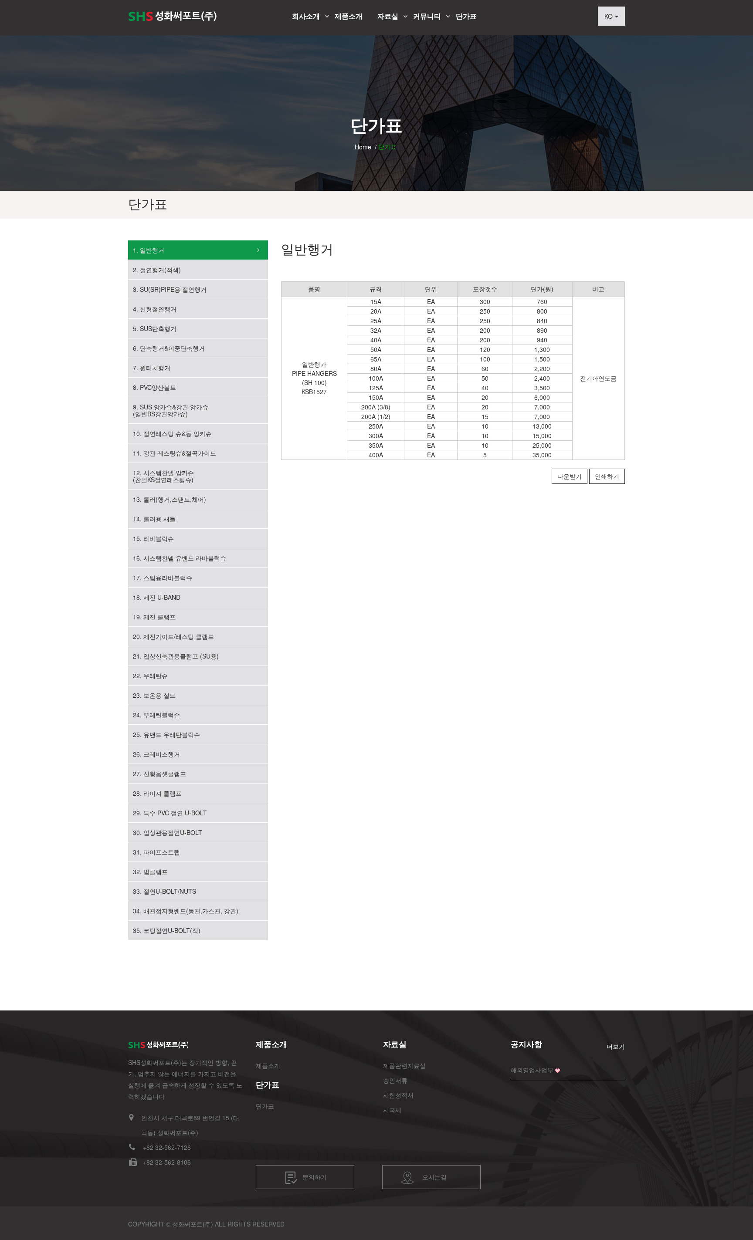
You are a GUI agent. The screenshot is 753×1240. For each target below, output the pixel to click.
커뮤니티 (427, 16)
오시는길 (434, 1176)
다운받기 (569, 476)
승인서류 (395, 1080)
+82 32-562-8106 (167, 1162)
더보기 (616, 1046)
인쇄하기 (607, 476)
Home (363, 146)
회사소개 (306, 16)
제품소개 (349, 16)
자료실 (387, 16)
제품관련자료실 (404, 1065)
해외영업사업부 (532, 1069)
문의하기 (314, 1176)
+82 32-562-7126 (167, 1147)
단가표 (466, 16)
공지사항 (526, 1044)
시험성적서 (398, 1095)
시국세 (392, 1109)
